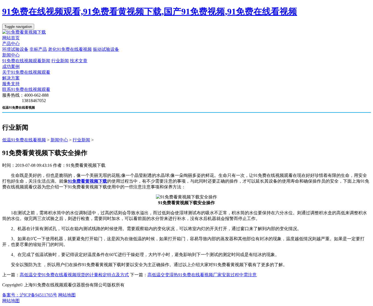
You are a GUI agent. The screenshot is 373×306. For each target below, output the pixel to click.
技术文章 (78, 60)
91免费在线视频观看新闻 (26, 60)
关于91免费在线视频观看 (26, 72)
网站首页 (11, 37)
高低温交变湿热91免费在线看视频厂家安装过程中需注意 (202, 274)
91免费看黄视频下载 (87, 181)
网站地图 (67, 295)
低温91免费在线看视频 (24, 140)
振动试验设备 (106, 49)
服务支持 (11, 83)
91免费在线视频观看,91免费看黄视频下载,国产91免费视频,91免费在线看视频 (149, 11)
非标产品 (38, 49)
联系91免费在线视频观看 (26, 89)
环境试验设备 (15, 49)
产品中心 (11, 43)
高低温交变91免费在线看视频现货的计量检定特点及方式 (74, 274)
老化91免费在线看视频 (70, 49)
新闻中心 (11, 55)
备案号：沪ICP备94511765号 (29, 295)
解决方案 (11, 78)
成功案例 (11, 66)
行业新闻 (60, 60)
